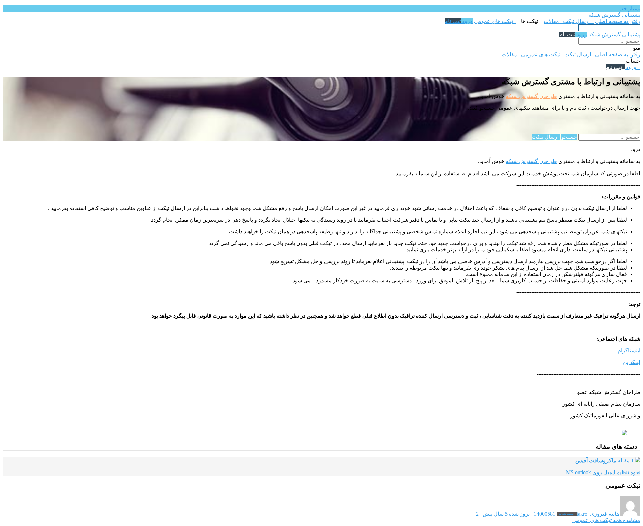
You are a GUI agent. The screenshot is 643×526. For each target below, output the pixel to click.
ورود (467, 21)
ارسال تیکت (578, 21)
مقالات (553, 21)
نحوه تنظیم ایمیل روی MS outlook (603, 472)
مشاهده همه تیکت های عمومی (606, 520)
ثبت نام (453, 21)
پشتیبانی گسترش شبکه (614, 15)
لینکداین (631, 362)
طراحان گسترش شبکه (531, 96)
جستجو (569, 137)
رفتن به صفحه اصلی (617, 21)
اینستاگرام (629, 350)
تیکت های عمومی (495, 21)
